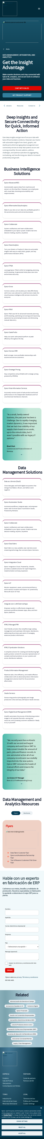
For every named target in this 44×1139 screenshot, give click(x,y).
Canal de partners (29, 1078)
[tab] (15, 813)
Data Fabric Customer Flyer (19, 853)
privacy (19, 977)
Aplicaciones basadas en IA (14, 1006)
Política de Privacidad (30, 1101)
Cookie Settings (29, 1104)
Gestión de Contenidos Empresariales (22, 1015)
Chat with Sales (22, 88)
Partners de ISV (28, 1081)
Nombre (7, 909)
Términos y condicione (30, 977)
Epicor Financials (22, 1011)
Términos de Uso (29, 1099)
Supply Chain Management (22, 1043)
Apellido (8, 917)
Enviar (9, 970)
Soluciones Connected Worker (22, 1039)
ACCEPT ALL (21, 1133)
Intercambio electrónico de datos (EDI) (22, 1020)
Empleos (6, 1078)
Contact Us (31, 106)
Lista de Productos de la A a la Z (22, 1025)
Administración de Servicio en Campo (22, 1001)
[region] (22, 1121)
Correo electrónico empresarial (15, 926)
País (6, 943)
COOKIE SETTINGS (22, 1121)
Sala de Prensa (8, 1081)
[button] (21, 454)
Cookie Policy (8, 1115)
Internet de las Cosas (10, 1101)
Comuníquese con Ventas (11, 1086)
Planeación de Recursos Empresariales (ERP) (22, 1029)
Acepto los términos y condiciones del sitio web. (22, 964)
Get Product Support (22, 95)
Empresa (8, 934)
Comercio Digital (32, 1006)
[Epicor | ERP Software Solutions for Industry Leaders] (10, 8)
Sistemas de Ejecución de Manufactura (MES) (22, 1034)
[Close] (41, 1108)
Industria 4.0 (7, 1099)
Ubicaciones (7, 1083)
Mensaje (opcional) (11, 952)
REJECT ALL (22, 1127)
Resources (20, 106)
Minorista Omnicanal (10, 1104)
